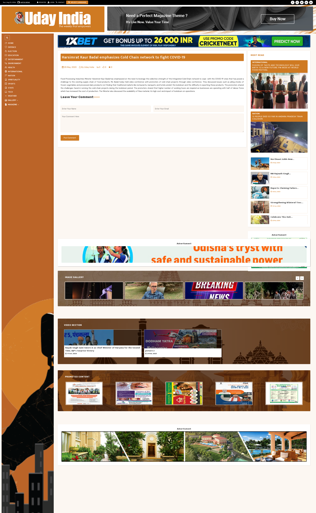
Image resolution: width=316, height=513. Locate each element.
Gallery (12, 100)
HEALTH (11, 67)
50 (68, 356)
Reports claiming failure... (285, 188)
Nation (11, 75)
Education (13, 55)
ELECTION (12, 51)
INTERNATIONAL (15, 71)
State (11, 88)
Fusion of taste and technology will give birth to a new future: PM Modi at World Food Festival (275, 67)
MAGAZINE (12, 105)
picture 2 (150, 350)
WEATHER (12, 96)
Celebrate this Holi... (282, 217)
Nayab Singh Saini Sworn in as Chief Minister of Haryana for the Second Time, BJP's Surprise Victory (102, 349)
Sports (11, 84)
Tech (10, 92)
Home (10, 43)
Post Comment (70, 138)
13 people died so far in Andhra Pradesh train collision (277, 117)
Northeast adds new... (282, 159)
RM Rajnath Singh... (281, 173)
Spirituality (14, 79)
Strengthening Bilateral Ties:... (287, 202)
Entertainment (15, 59)
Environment (14, 63)
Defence (12, 47)
